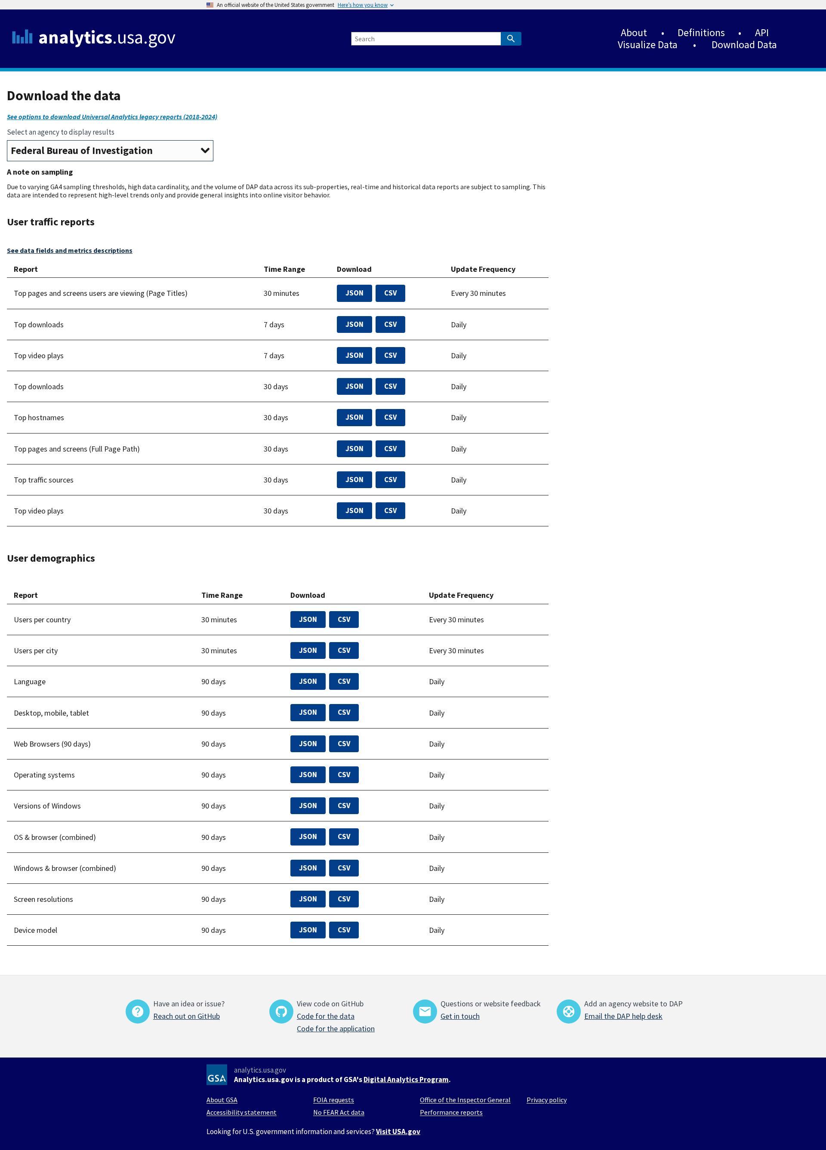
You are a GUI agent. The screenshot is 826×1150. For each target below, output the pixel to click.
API (762, 32)
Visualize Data (648, 44)
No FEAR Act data (338, 1112)
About (634, 32)
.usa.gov (107, 37)
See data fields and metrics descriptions (70, 250)
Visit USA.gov (398, 1131)
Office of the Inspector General (465, 1099)
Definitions (701, 32)
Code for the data (325, 1016)
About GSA (221, 1099)
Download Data (744, 44)
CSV (390, 293)
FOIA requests (333, 1099)
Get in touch (460, 1016)
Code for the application (336, 1028)
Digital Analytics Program (406, 1079)
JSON (354, 293)
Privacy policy (547, 1099)
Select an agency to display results (60, 132)
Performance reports (451, 1112)
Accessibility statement (241, 1112)
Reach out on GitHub (186, 1016)
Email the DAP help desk (623, 1016)
